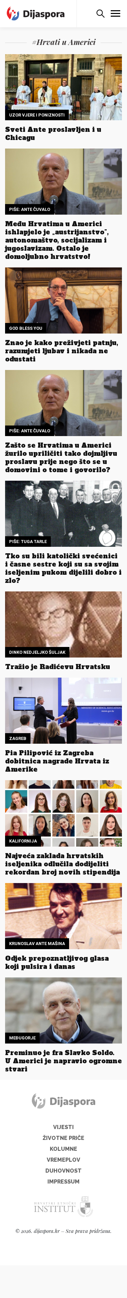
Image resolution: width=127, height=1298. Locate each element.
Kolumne (63, 1149)
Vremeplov (63, 1160)
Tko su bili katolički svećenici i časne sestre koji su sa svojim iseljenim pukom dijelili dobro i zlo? (63, 568)
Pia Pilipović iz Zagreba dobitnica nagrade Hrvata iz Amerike (57, 761)
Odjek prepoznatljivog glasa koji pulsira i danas (57, 962)
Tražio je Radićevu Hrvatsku (57, 666)
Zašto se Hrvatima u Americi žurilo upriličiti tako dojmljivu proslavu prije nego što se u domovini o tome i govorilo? (61, 457)
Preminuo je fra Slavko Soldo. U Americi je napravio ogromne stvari (63, 1060)
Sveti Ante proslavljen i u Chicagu (53, 133)
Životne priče (63, 1138)
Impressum (63, 1181)
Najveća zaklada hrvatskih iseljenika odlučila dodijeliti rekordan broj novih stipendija (62, 864)
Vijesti (63, 1127)
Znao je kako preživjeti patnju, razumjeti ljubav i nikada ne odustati (61, 351)
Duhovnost (63, 1171)
